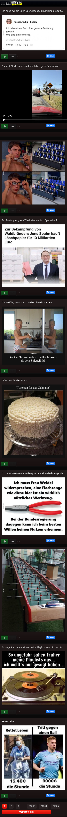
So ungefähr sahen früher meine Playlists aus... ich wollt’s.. (33, 647)
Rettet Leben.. (9, 721)
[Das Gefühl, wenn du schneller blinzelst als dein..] (33, 366)
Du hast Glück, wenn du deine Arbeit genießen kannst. (30, 66)
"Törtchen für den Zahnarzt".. (17, 380)
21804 (44, 806)
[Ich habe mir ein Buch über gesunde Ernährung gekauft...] (33, 52)
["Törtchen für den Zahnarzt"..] (33, 459)
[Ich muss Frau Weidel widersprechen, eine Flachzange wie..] (33, 537)
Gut (5, 56)
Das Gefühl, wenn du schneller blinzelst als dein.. (28, 302)
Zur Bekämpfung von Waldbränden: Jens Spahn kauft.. (30, 220)
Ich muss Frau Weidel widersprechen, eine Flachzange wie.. (33, 473)
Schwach (13, 56)
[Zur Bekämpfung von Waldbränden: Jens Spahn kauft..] (33, 288)
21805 (56, 806)
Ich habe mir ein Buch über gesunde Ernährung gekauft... (32, 10)
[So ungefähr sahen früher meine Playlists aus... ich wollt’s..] (33, 707)
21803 (32, 806)
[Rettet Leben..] (33, 791)
